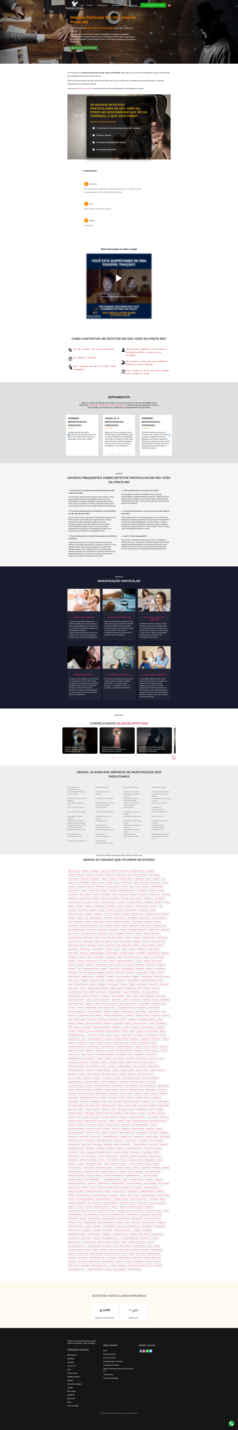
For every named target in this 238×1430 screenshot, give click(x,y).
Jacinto (125, 1000)
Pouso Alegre (73, 879)
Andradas (79, 906)
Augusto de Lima (155, 1156)
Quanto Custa (117, 5)
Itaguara (126, 992)
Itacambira (153, 1132)
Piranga (146, 961)
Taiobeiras (97, 914)
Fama (124, 1253)
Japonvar (100, 1058)
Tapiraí (148, 1261)
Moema (161, 1070)
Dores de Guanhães (156, 1140)
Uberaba (150, 871)
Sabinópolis (130, 972)
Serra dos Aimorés (93, 1047)
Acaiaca (123, 1195)
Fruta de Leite (95, 1136)
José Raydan (72, 1152)
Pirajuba (151, 1109)
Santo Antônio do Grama (139, 1199)
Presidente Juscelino (124, 1211)
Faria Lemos (121, 1226)
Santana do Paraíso (75, 914)
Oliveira (166, 902)
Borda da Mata (111, 953)
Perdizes (149, 968)
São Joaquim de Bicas (93, 918)
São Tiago (102, 1019)
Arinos (112, 961)
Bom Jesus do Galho (97, 980)
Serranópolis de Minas (93, 1164)
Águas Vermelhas (74, 992)
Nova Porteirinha (93, 1074)
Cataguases (93, 890)
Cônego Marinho (153, 1066)
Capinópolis (140, 968)
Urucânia (125, 1027)
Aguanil (89, 1175)
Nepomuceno (134, 925)
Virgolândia (163, 1132)
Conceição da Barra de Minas (105, 1199)
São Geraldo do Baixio (100, 1195)
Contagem (95, 871)
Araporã (122, 1093)
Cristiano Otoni (73, 1144)
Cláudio (109, 922)
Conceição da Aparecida (94, 1031)
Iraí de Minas (97, 1089)
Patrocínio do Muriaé (140, 1121)
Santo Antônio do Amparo (133, 957)
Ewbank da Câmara (121, 1199)
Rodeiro (108, 1058)
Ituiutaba (109, 883)
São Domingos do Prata (104, 965)
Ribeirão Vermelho (83, 1195)
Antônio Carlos (153, 1011)
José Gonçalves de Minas (153, 1171)
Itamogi (139, 1031)
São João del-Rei (112, 886)
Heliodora (83, 1101)
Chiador (87, 1250)
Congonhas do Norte (75, 1148)
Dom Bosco (91, 1211)
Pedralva (107, 1015)
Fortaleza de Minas (75, 1179)
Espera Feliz (102, 933)
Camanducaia (87, 941)
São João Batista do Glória (146, 1074)
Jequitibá (143, 1140)
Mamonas (117, 1101)
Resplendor (89, 965)
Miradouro (108, 1023)
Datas (96, 1132)
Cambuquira (105, 996)
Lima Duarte (150, 965)
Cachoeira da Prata (90, 1214)
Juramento (91, 1183)
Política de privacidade (110, 1378)
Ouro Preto (103, 890)
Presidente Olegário (97, 953)
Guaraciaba (159, 1027)
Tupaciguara (164, 929)
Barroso (152, 945)
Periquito (153, 1093)
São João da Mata (139, 1246)
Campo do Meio (91, 1007)
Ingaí (116, 1246)
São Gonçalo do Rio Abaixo (118, 1019)
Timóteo (123, 886)
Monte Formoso (112, 1156)
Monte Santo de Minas (122, 941)
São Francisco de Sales (126, 1109)
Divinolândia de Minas (102, 1070)
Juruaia (151, 1023)
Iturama (153, 906)
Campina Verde (152, 949)
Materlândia (117, 1175)
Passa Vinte (82, 1261)
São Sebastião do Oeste (88, 1097)
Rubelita (71, 1117)
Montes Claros (124, 871)
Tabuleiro (114, 1207)
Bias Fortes (136, 1222)
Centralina (134, 1027)
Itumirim (142, 1113)
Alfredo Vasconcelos (85, 1093)
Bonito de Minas (96, 1015)
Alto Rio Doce (92, 1019)
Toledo (113, 1109)
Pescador (85, 1187)
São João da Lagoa (88, 1156)
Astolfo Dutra (142, 984)
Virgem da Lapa (92, 988)
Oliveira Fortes (136, 1257)
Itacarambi (159, 957)
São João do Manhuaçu (76, 1011)
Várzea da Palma (141, 906)
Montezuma (139, 1054)
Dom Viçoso (144, 1238)
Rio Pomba (103, 961)
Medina (136, 945)
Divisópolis (155, 1015)
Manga (146, 957)
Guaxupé (95, 898)
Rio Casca (155, 988)
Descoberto (119, 1148)
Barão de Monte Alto (126, 1132)
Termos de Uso (108, 1374)
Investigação (102, 5)
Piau (149, 1246)
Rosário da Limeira (75, 1171)
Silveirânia (71, 1257)
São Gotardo (119, 910)
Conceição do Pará (112, 1125)
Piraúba (71, 1023)
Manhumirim (162, 937)
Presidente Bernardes (110, 1136)
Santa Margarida (127, 968)
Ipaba (119, 957)
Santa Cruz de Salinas (76, 1191)
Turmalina (108, 949)
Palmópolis (125, 1125)
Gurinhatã (71, 1125)
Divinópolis (110, 875)
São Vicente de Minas (76, 1066)
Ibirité (129, 875)
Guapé (132, 984)
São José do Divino (94, 1203)
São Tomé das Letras (75, 1086)
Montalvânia (120, 980)
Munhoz (133, 1113)
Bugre (137, 1195)
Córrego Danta (159, 1226)
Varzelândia (141, 953)
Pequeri (87, 1226)
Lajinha (123, 949)
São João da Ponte (88, 933)
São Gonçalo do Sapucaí (136, 929)
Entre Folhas (83, 1136)
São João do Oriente (109, 1074)
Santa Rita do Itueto (93, 1129)
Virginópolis (86, 1027)
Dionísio (103, 1066)
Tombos (152, 1058)
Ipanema (132, 949)
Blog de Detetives (84, 88)
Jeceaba (101, 1156)
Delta (70, 1027)
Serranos (119, 1261)
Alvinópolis (157, 976)
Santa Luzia (120, 875)
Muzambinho (72, 949)
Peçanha (80, 965)
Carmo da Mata (140, 1011)
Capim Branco (126, 1035)
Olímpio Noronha (94, 1246)
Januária (152, 890)
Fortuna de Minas (88, 1242)
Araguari (156, 879)
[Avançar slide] (174, 758)
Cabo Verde (164, 984)
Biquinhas (71, 1253)
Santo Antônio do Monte (122, 922)
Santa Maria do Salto (104, 1140)
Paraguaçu (136, 941)
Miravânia (123, 1156)
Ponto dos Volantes (109, 1004)
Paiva (149, 1265)
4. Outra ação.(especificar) (106, 150)
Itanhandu (109, 976)
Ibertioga (110, 1148)
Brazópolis (101, 984)
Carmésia (113, 1250)
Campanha (161, 965)
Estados (90, 5)
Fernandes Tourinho (75, 1222)
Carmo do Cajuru (74, 941)
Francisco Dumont (130, 1140)
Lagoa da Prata (84, 898)
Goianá (70, 1199)
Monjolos (112, 1257)
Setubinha (146, 1000)
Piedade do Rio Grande (76, 1175)
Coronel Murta (81, 1043)
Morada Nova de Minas (76, 1047)
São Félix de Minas (148, 1222)
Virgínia (138, 1047)
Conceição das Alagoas (88, 925)
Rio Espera (115, 1129)
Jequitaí (153, 1070)
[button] (170, 435)
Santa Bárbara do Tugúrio (133, 1175)
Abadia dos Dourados (83, 1089)
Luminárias (149, 1129)
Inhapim (138, 933)
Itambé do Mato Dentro (152, 1257)
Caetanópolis (141, 1007)
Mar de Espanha (117, 996)
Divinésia (119, 1222)
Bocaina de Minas (140, 1144)
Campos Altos (142, 972)
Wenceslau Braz (156, 1250)
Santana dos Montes (101, 1207)
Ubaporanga (150, 996)
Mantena (108, 925)
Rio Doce (145, 1250)
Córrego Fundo (163, 1105)
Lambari (144, 945)
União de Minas (103, 1183)
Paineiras (98, 1175)
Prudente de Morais (139, 1023)
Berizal (148, 1164)
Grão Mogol (72, 972)
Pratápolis (89, 1050)
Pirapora (133, 894)
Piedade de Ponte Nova (94, 1191)
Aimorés (76, 933)
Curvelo (137, 886)
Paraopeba (119, 933)
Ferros (109, 1035)
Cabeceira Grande (110, 1089)
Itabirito (103, 898)
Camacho (100, 1242)
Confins (121, 1097)
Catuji (80, 1109)
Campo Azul (143, 1203)
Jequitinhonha (153, 929)
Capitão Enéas (146, 976)
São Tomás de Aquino (147, 1086)
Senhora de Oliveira (75, 1121)
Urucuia (117, 965)
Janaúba (113, 890)
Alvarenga (153, 1199)
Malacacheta (110, 957)
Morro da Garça (96, 1253)
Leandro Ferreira (134, 1226)
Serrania (142, 1066)
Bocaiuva (125, 898)
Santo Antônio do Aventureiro (118, 1214)
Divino (116, 949)
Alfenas (145, 886)
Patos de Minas (153, 875)
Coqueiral (92, 1043)
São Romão (116, 1000)
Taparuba (133, 1234)
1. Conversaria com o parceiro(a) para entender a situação (118, 128)
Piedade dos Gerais (104, 1152)
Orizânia (160, 1058)
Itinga (76, 980)
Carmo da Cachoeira (75, 1004)
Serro (118, 945)
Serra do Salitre (153, 1007)
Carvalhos (107, 1175)
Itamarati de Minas (136, 1179)
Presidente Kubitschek (130, 1238)
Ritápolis (166, 1168)
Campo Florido (150, 1054)
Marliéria (71, 1195)
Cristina (124, 1031)
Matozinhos (83, 910)
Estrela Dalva (140, 1253)
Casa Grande (82, 1257)
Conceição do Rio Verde (132, 988)
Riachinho (90, 1058)
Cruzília (160, 972)
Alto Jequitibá (121, 1054)
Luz (152, 957)
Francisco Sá (91, 929)
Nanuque (88, 906)
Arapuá (123, 1242)
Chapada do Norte (87, 976)
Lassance (145, 1101)
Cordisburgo (143, 1043)
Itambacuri (136, 937)
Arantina (150, 1242)
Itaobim (101, 945)
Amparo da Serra (74, 1168)
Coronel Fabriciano (82, 883)
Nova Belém (86, 1230)
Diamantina (148, 898)
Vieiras (165, 1211)
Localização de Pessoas (111, 1365)
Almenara (158, 902)
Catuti (82, 1152)
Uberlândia (85, 871)
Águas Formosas (153, 953)
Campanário (149, 1207)
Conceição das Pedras (136, 1242)
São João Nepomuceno (76, 929)
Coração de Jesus (158, 925)
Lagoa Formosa (91, 961)
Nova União (102, 1121)
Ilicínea (95, 1000)
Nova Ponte (120, 972)
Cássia (138, 961)
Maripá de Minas (74, 1242)
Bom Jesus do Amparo (113, 1113)
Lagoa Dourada (73, 996)
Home (105, 1350)
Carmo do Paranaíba (75, 922)
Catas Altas (72, 1136)
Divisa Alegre (73, 1097)
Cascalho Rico (73, 1238)
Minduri (162, 1199)
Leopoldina (72, 898)
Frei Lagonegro (136, 1218)
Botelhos (84, 980)
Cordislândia (72, 1218)
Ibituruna (154, 1238)
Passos (71, 883)
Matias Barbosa (81, 984)
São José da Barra (74, 1078)
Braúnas (159, 1160)
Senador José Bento (95, 1269)
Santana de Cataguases (76, 1203)
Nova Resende (139, 965)
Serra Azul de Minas (134, 1183)
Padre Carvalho (131, 1105)
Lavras (116, 883)
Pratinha (103, 1214)
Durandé (113, 1062)
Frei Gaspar (123, 1117)
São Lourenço (87, 902)
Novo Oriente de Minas (94, 1023)
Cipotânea (163, 1093)
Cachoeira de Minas (94, 1011)
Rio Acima (71, 1031)
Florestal (122, 1074)
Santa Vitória (73, 953)
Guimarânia (130, 1058)
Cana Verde (91, 1125)
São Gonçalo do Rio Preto (124, 1230)
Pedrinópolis (138, 1211)
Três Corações (73, 890)
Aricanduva (118, 1140)
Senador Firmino (131, 1062)
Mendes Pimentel (108, 1105)
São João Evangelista (86, 972)
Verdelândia (144, 1039)
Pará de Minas (155, 883)
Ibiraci (82, 988)
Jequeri (88, 1000)
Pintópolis (81, 1074)
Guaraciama (135, 1152)
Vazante (160, 945)
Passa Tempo (118, 1058)
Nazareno (163, 1047)
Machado (149, 902)
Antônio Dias (155, 1039)
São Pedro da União (123, 1168)
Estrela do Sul (83, 1062)
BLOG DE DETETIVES (132, 723)
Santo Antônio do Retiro (131, 1078)
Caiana (153, 1125)
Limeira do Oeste (142, 1070)
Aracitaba (71, 1261)
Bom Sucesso (156, 961)
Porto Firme (72, 1015)
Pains (130, 1054)
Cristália (86, 1117)
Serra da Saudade (134, 1269)
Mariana (96, 894)
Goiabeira (161, 1222)
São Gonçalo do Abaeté (105, 1054)
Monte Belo (136, 992)
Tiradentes (72, 1062)
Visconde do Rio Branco (135, 902)
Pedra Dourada (83, 1253)
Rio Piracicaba (113, 984)
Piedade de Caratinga (124, 1050)
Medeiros (71, 1207)
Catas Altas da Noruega (106, 1211)
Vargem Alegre (162, 1101)
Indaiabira (96, 1078)
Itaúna (165, 883)
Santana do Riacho (117, 1183)
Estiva (163, 1011)
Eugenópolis (83, 1015)
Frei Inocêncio (138, 1035)
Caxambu (108, 941)
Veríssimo (113, 1195)
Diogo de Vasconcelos (157, 1203)
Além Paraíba (131, 910)
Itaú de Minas (159, 968)
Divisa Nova (151, 1113)
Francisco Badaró (147, 1027)
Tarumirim (123, 984)
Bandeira (71, 1164)
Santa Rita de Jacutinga (137, 1156)
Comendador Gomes (119, 1234)
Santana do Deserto (148, 1195)
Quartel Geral (156, 1214)
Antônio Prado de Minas (136, 1265)
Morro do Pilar (107, 1230)
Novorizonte (138, 1136)
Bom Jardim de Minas (76, 1105)
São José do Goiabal (75, 1132)
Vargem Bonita (123, 1257)
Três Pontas (123, 894)
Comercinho (162, 1089)
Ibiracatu (114, 1132)
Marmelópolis (125, 1246)
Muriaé (94, 883)
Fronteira (80, 961)
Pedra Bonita (150, 1082)
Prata (100, 925)
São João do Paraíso (115, 937)
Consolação (85, 1265)
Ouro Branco (128, 906)
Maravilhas (94, 1062)
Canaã (130, 1171)
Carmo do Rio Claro (158, 941)
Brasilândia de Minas (91, 968)
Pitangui (157, 922)
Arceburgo (79, 1023)
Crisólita (129, 1097)
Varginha (112, 879)
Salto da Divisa (162, 1086)
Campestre (110, 945)
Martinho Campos (114, 992)
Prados (100, 1043)
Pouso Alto (95, 1117)
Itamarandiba (143, 910)
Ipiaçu (93, 1187)
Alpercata (87, 1078)
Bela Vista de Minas (112, 1031)
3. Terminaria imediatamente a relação (110, 142)
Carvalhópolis (144, 1214)
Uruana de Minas (109, 1226)
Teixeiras (80, 1007)
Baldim (121, 1062)
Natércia (156, 1164)
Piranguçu (125, 1129)
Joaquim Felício (88, 1168)
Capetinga (72, 1093)
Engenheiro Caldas (142, 1015)
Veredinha (120, 1121)
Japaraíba (158, 1179)
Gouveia (71, 1007)
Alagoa (94, 1250)
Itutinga (88, 1207)
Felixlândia (100, 976)
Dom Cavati (153, 1144)
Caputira (165, 1039)
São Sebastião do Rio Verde (99, 1257)
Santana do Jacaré (135, 1160)
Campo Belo (165, 894)
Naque (70, 1089)
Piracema (120, 1105)
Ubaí (141, 996)
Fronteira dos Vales (91, 1171)
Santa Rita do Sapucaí (108, 902)
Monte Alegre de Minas (76, 945)
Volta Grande (164, 1136)
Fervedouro (165, 1015)
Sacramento (103, 929)
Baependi (165, 953)
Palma (146, 1097)
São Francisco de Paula (131, 1101)
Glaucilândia (147, 1230)
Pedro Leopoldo (85, 894)
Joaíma (152, 972)
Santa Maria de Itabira (146, 1019)
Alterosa (92, 984)
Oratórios (135, 1168)
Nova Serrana (126, 883)
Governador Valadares (76, 875)
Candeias (110, 980)
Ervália (88, 957)
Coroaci (101, 1035)
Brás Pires (81, 1183)
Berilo (164, 1004)
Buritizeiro (148, 922)
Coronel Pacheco (157, 1234)
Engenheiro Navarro (75, 1082)
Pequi (125, 1179)
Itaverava (88, 1132)
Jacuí (135, 1066)
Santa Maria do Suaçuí (149, 980)
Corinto (96, 937)
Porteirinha (72, 910)
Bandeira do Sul (89, 1121)
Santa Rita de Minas (92, 1082)
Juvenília (111, 1121)
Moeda (156, 1152)
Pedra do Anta (86, 1238)
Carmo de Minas (132, 980)
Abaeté (127, 937)
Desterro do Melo (112, 1242)
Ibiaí (83, 1054)
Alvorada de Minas (74, 1214)
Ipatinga (89, 875)
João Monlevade (156, 886)
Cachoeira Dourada (75, 1250)
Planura (97, 1004)
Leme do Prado (73, 1156)
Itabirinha (107, 1011)
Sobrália (100, 1125)
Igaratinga (132, 1019)
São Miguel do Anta (136, 1089)
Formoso (162, 1035)
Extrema (109, 910)
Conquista (123, 1089)
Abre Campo (101, 992)
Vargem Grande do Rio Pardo (136, 1148)
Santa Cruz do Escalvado (119, 1164)
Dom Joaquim (136, 1187)
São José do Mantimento (77, 1246)
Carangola (116, 914)
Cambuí (87, 922)
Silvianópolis (141, 1109)
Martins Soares (73, 1054)
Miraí (70, 980)
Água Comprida (107, 1261)
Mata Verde (110, 1050)
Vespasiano (139, 879)
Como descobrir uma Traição (153, 5)
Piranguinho (99, 1050)
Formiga (160, 890)
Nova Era (71, 965)
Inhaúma (96, 1109)
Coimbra (115, 1070)
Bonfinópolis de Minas (76, 1129)
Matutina (123, 1207)
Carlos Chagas (98, 957)
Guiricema (90, 1054)
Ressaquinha (149, 1160)
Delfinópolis (113, 1082)
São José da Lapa (74, 937)
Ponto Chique (163, 1183)
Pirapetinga (118, 1023)
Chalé (128, 1121)
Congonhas (155, 894)
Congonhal (155, 1004)
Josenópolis (72, 1160)
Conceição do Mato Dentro (126, 961)
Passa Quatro (114, 968)
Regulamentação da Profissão (113, 1361)
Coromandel (72, 925)
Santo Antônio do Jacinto (108, 1007)
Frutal (114, 894)
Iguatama (104, 1062)
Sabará (104, 879)
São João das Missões (150, 992)
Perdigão (116, 1011)
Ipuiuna (162, 1031)
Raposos (104, 968)
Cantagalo (138, 1171)
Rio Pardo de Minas (158, 918)
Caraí (104, 937)
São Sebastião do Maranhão (78, 1035)
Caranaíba (96, 1230)
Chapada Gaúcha (116, 988)
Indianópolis (112, 1093)
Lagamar (89, 1070)
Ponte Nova (106, 894)
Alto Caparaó (153, 1117)
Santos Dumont (73, 902)
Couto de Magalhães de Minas (95, 1179)
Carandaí (123, 929)
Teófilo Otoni (85, 879)
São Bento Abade (151, 1136)
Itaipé (136, 996)
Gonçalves (149, 1179)
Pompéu (71, 918)
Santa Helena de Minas (147, 1105)
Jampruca (104, 1132)
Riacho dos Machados (95, 1039)
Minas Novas (108, 918)
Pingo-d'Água (146, 1152)
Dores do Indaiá (88, 992)
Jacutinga (113, 929)
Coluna (153, 1043)
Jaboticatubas (97, 949)
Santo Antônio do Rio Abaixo (102, 1265)
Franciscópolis (141, 1132)
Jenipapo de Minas (123, 1066)
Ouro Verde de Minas (108, 1117)
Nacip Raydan (147, 1226)
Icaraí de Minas (144, 1004)
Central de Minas (131, 1086)
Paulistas (123, 1160)
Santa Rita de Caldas (121, 1043)
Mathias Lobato (73, 1230)
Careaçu (102, 1097)
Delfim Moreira (141, 1058)
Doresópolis (157, 1265)
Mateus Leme (144, 918)
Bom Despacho (114, 898)
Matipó (81, 957)
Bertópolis (156, 1168)
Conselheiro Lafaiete (125, 879)
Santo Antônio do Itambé (128, 1203)
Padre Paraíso (85, 949)
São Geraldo (105, 1000)
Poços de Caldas (139, 875)
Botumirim (72, 1109)
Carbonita (133, 1039)
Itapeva (116, 1035)
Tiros (153, 1101)
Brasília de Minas (162, 914)
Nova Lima (144, 883)
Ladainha (71, 961)
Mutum (116, 925)
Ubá (162, 879)
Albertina (96, 1238)
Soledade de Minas (75, 1113)
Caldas (70, 984)
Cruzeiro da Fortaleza (153, 1211)
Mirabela (146, 988)
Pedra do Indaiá (163, 1195)
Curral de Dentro (92, 1066)
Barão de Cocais (137, 914)
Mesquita (81, 1125)
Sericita (117, 1078)
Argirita (156, 1246)
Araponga (154, 1050)
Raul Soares (87, 937)
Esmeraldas (142, 890)
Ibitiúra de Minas (123, 1218)
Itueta (126, 1113)
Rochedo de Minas (153, 1253)
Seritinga (156, 1261)
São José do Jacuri (93, 1105)
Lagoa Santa (72, 894)
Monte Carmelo (136, 898)
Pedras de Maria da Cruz (127, 1004)
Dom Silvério (89, 1140)
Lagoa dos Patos (119, 1191)
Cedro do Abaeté (119, 1269)
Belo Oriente (145, 925)
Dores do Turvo (73, 1187)
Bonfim (129, 1093)
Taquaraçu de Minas (147, 1191)
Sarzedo (126, 914)
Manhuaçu (100, 886)
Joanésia (122, 1171)
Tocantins (71, 968)
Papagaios (100, 972)
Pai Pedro (99, 1113)
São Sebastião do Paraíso (127, 890)
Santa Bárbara (132, 918)
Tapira (106, 1164)
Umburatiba (135, 1250)
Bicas (161, 980)
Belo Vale (111, 1066)
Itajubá (135, 883)
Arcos (120, 906)
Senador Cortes (94, 1261)
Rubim (132, 1031)
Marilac (107, 1191)
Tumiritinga (112, 1097)
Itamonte (110, 972)
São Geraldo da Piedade (84, 1199)
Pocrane (163, 1050)
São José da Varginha (153, 1148)
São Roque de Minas (102, 1086)
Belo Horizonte (73, 871)
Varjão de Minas (117, 1086)
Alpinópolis (141, 949)
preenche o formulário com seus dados (107, 405)
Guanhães (88, 914)
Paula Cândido (151, 1035)
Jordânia (159, 1019)
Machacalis (123, 1082)
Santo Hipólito (144, 1234)
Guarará (80, 1207)
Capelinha (93, 910)
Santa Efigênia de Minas (112, 1179)
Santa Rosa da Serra (75, 1226)
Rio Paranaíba (135, 1000)
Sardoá (87, 1109)
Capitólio (154, 1047)
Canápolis (88, 1004)
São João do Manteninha (138, 1117)
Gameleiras (108, 1144)
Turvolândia (90, 1148)
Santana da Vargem (137, 1082)
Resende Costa (127, 1011)
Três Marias (149, 914)
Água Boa (104, 988)
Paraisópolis (91, 945)
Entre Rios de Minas (123, 976)
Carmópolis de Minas (126, 953)
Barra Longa (97, 1144)
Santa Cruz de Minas (75, 1050)
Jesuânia (80, 1164)
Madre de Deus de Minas (123, 1144)
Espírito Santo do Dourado (105, 1168)
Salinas (70, 906)
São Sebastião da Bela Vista (141, 1125)
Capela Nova (146, 1168)
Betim (114, 871)
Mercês (127, 1023)
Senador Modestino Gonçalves (154, 1187)
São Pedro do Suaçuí (75, 1140)
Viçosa (83, 890)
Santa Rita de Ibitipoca (105, 1222)
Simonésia (83, 953)
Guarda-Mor (155, 1097)
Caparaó (159, 1129)
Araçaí (131, 1253)
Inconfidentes (107, 1078)
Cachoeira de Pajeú (121, 1039)
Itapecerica (99, 941)
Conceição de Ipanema (108, 1171)
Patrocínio (90, 886)
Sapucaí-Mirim (150, 1089)
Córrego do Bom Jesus (76, 1211)
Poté (79, 968)
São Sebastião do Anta (98, 1101)
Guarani (134, 1043)
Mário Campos (73, 976)
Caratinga (80, 886)
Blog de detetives (131, 5)
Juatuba (124, 925)
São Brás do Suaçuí (135, 1207)
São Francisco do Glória (88, 1160)
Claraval (101, 1160)
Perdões (145, 941)
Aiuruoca (161, 1113)
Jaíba (160, 906)
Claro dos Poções (127, 1070)
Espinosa (80, 918)
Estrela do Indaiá (109, 1218)
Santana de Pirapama (75, 1070)
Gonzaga (159, 1109)
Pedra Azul (129, 933)
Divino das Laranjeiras (120, 1152)
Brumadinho (111, 906)
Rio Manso (164, 1117)
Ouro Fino (107, 914)
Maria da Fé (153, 984)
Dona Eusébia (73, 1101)
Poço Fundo (127, 965)
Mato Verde (161, 996)
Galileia (137, 1093)
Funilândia (71, 1183)
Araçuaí (101, 910)
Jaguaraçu (106, 1234)
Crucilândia (100, 1148)
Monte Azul (127, 945)
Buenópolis (116, 1027)
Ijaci (109, 1101)
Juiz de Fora (105, 871)
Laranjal (145, 1093)
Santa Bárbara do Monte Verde (79, 1234)
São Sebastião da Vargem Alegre (113, 1238)
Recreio (77, 1027)
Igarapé (121, 902)
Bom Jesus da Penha (105, 1187)
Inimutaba (71, 1074)
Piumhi (152, 910)
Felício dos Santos (136, 1164)
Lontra (83, 1039)
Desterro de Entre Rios (150, 1078)
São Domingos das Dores (159, 1121)
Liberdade (163, 1144)
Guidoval (89, 1086)
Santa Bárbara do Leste (76, 1058)
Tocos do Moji (132, 1191)
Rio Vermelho (93, 996)
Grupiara (108, 1269)
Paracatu (71, 886)
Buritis (111, 933)
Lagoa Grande (73, 1039)
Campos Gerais (98, 922)
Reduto (103, 1082)
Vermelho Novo (112, 1160)
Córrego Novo (107, 1246)
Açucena (109, 1039)
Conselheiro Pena (149, 937)
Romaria (83, 1218)
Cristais (128, 996)
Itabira (148, 879)
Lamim (126, 1222)
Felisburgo (131, 1074)
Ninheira (81, 1031)
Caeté (96, 902)
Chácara (137, 1230)
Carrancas (159, 1191)
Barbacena (95, 879)
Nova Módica (132, 1214)
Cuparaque (90, 1152)
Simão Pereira (124, 1250)
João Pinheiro (159, 898)
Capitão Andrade (137, 1129)
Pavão (146, 1050)
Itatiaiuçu (130, 1015)
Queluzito (127, 1261)
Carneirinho (92, 1035)
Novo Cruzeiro (120, 918)
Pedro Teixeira (73, 1265)
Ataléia (84, 996)
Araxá (101, 883)
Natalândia (96, 1226)
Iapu (69, 1019)
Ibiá (69, 933)
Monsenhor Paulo (109, 1047)
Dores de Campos (151, 1031)
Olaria (113, 1265)
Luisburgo (104, 1109)
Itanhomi (155, 1000)
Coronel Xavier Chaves (152, 1218)
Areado (166, 976)
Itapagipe (135, 976)
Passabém (121, 1265)
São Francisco (143, 894)
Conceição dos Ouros (126, 1007)
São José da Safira (149, 1183)
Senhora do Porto (94, 1218)
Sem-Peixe (103, 1250)
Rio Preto (106, 1129)
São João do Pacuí (150, 1175)
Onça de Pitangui (94, 1234)
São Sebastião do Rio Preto (78, 1269)
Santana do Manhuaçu (125, 1047)
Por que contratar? (109, 1358)
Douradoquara (139, 1261)
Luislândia (138, 1097)
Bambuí (146, 933)
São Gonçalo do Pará (75, 1000)
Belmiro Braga (90, 1222)
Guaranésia (72, 957)
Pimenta (146, 1047)
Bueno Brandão (79, 1019)
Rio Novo (109, 1043)
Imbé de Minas (100, 1093)
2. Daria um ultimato (103, 135)
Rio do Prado (86, 1144)
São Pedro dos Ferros (147, 1062)
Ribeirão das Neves (138, 871)
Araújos (71, 1043)
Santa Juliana (73, 988)
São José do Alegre (122, 1187)
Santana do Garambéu (112, 1253)
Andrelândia (165, 1000)
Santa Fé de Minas (110, 1203)
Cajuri (130, 1195)
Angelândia (138, 1050)
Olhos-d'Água (89, 1113)
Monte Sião (156, 933)
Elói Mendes (138, 922)
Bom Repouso (161, 1023)
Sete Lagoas (99, 875)
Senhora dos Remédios (101, 1027)
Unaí (130, 886)
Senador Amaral (126, 1136)
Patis (78, 1117)
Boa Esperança (99, 906)
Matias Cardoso (118, 1015)
